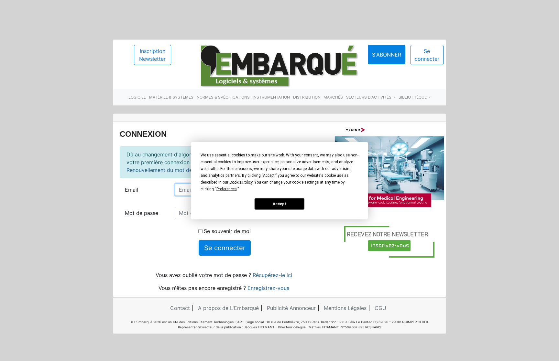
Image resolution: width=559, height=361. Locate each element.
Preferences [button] (226, 188)
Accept (279, 204)
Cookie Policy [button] (240, 182)
